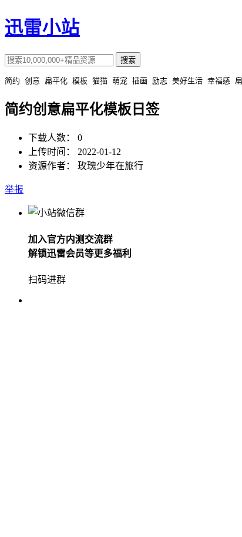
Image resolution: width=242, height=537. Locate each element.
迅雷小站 (42, 27)
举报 (14, 189)
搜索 (128, 60)
